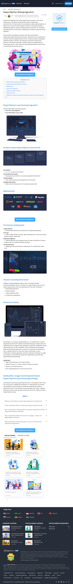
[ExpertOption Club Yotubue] (60, 582)
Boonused (26, 3)
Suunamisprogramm (37, 577)
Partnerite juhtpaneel (12, 88)
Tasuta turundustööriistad (13, 90)
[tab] (25, 401)
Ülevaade (11, 575)
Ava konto (16, 577)
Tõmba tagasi (48, 573)
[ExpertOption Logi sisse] (13, 484)
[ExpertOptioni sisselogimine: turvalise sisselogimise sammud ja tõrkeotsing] (13, 444)
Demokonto (27, 577)
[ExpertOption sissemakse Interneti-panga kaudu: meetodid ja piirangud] (13, 464)
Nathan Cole (12, 16)
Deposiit (62, 573)
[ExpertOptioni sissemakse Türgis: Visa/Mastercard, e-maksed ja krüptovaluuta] (6, 535)
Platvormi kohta (11, 93)
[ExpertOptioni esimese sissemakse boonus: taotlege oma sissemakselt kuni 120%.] (6, 528)
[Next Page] (7, 500)
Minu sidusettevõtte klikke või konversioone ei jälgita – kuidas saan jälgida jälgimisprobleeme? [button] (23, 416)
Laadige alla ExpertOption (50, 577)
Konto (53, 575)
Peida (27, 79)
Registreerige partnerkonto (59, 29)
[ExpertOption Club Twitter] (58, 582)
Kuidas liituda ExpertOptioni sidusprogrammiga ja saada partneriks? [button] (24, 405)
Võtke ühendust (8, 577)
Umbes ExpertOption (20, 573)
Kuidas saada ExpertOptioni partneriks (17, 84)
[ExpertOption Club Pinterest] (68, 582)
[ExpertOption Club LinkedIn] (63, 582)
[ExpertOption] (59, 25)
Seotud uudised (10, 435)
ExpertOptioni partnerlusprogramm (16, 82)
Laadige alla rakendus (21, 575)
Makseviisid (10, 86)
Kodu (4, 9)
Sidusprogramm (31, 573)
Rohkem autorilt (24, 435)
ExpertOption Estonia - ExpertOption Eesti (13, 582)
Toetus (5, 575)
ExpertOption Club (8, 573)
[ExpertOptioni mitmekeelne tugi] (28, 542)
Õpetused (19, 3)
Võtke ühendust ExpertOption (32, 582)
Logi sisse (56, 573)
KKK (22, 577)
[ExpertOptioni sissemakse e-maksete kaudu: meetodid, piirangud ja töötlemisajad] (28, 535)
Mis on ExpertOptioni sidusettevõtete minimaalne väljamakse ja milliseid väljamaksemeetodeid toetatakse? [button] (25, 410)
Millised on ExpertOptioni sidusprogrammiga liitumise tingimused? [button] (23, 401)
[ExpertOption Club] (10, 552)
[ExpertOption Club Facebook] (55, 582)
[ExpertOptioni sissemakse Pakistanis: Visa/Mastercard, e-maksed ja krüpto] (34, 444)
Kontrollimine (32, 575)
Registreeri (68, 3)
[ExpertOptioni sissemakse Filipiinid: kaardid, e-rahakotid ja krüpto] (34, 484)
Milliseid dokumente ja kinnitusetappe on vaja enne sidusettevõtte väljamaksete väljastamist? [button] (23, 422)
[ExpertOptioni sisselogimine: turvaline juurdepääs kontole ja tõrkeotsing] (34, 464)
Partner (59, 575)
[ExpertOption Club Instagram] (65, 582)
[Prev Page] (4, 500)
